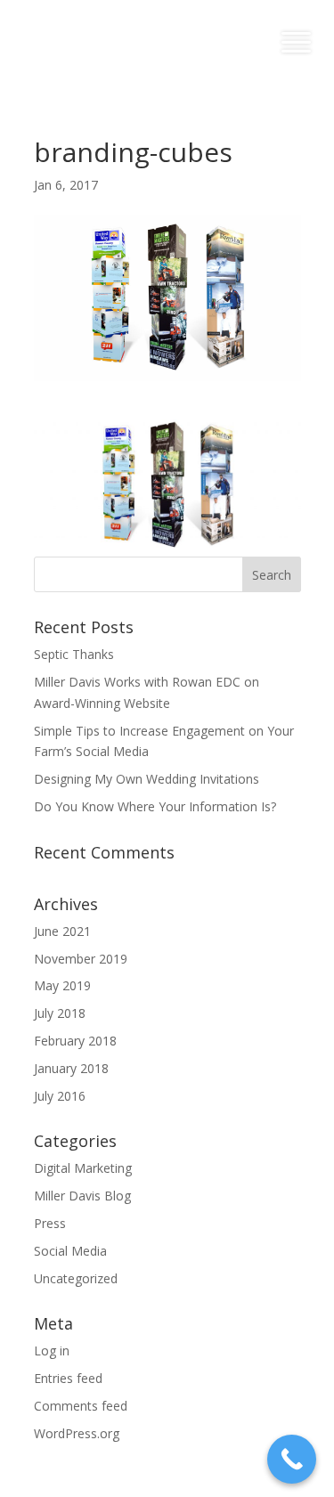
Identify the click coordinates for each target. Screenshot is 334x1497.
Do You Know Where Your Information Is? (155, 806)
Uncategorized (76, 1278)
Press (50, 1223)
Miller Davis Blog (82, 1195)
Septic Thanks (74, 654)
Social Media (70, 1250)
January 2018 (71, 1068)
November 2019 (80, 958)
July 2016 (60, 1095)
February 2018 (75, 1040)
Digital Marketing (83, 1167)
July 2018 (60, 1013)
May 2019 (62, 985)
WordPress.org (76, 1433)
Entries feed (68, 1378)
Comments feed (80, 1405)
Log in (51, 1350)
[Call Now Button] (291, 1459)
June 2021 (62, 931)
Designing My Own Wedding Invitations (146, 778)
